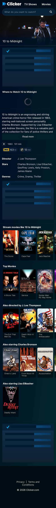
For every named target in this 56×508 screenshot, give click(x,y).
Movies (46, 4)
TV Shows (30, 4)
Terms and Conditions (30, 483)
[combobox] (28, 12)
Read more (28, 136)
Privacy (21, 481)
